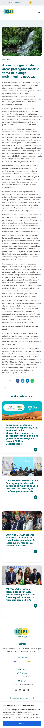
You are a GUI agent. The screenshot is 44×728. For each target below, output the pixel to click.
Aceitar (22, 723)
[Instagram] (15, 690)
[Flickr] (28, 690)
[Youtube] (24, 690)
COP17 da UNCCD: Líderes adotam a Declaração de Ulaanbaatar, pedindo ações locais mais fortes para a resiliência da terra (21, 540)
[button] (18, 381)
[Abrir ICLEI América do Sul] (21, 2)
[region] (22, 715)
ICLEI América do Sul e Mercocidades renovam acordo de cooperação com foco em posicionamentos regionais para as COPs (20, 594)
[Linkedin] (20, 690)
